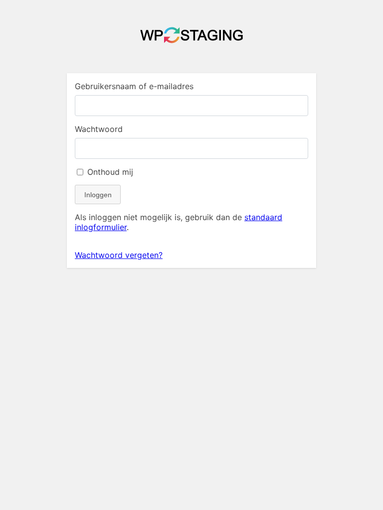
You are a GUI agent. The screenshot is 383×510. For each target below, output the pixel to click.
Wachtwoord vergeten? (119, 255)
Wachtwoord (99, 129)
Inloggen (98, 195)
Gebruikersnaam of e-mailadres (134, 86)
